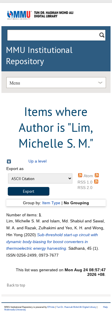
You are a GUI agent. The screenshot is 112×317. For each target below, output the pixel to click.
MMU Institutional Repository (39, 55)
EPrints (51, 307)
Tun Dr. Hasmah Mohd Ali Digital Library (76, 307)
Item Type (51, 202)
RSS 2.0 (85, 187)
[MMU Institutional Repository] (40, 25)
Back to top (16, 285)
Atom (88, 175)
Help (105, 307)
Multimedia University (15, 309)
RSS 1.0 (85, 182)
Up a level (37, 161)
